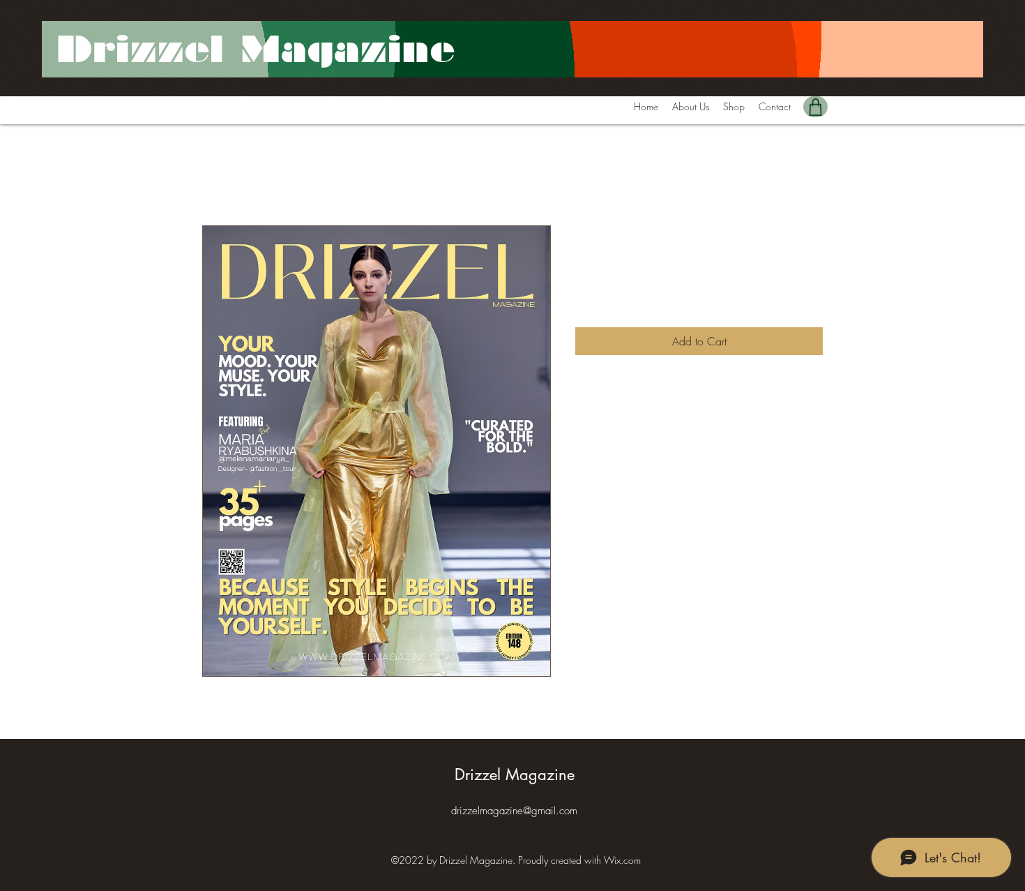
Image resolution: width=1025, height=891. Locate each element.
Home (216, 175)
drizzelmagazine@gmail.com (514, 811)
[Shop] (815, 106)
